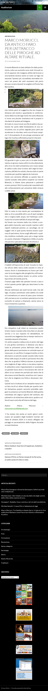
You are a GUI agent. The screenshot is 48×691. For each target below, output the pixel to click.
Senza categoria (6, 546)
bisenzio (6, 433)
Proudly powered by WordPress (21, 688)
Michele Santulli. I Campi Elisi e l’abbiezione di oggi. (19, 506)
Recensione (5, 542)
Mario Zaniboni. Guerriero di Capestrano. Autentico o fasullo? (23, 446)
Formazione (5, 538)
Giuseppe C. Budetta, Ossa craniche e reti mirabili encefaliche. (23, 502)
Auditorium (6, 7)
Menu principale (45, 7)
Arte (2, 534)
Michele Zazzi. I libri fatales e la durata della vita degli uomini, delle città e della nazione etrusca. (23, 497)
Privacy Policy (5, 688)
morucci (24, 433)
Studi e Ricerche (7, 559)
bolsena (15, 433)
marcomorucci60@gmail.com (16, 408)
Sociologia (5, 550)
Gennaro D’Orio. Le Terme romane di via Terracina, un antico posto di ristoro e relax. (23, 457)
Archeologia (10, 36)
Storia (3, 555)
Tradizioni (4, 563)
